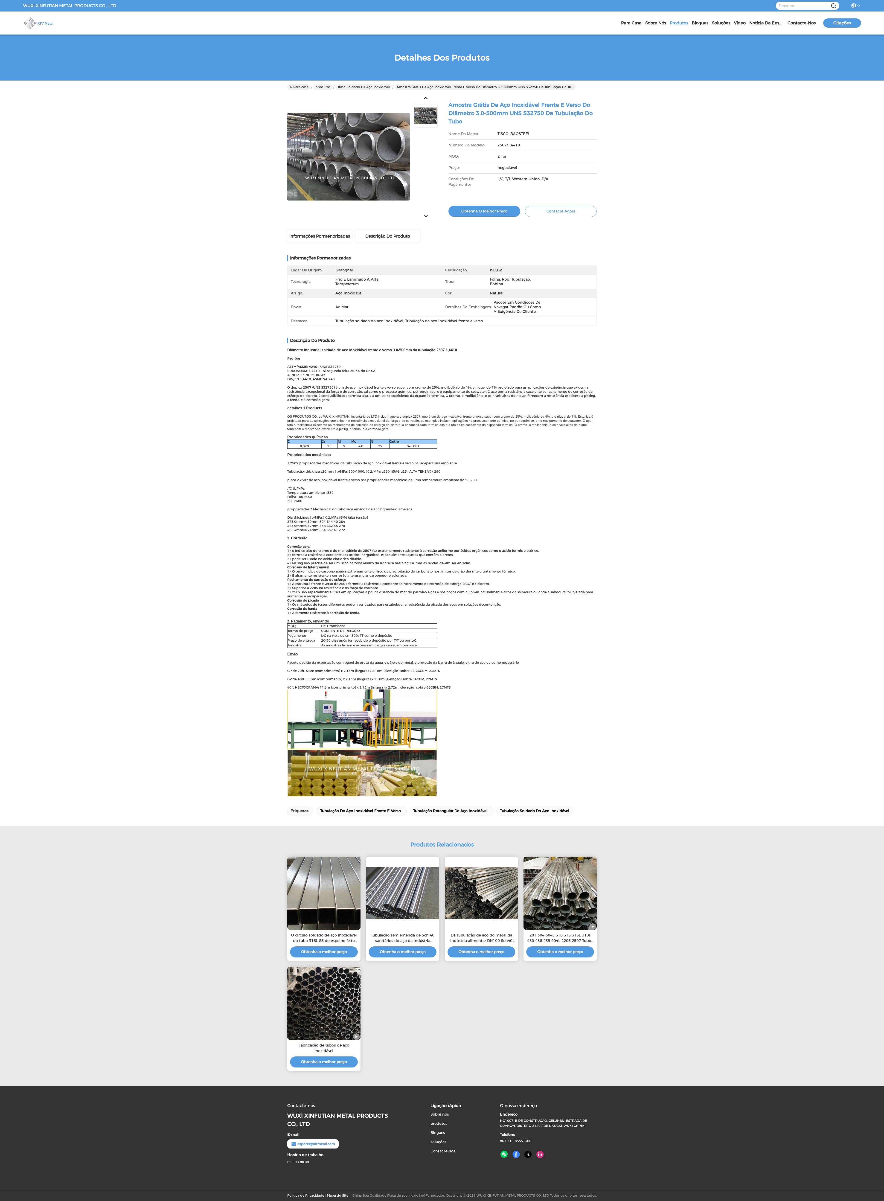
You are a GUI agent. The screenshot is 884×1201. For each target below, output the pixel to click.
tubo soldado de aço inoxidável (363, 87)
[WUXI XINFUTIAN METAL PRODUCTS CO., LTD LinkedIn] (540, 1154)
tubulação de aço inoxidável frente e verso (360, 811)
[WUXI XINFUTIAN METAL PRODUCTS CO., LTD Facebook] (516, 1154)
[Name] (833, 6)
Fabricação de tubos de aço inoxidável (324, 1048)
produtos (679, 23)
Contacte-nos (802, 23)
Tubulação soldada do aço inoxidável (534, 811)
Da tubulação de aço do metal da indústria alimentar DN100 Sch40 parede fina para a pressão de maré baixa (481, 938)
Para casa (631, 23)
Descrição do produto (387, 236)
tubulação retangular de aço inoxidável (450, 811)
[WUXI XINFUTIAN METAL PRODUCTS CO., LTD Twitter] (528, 1154)
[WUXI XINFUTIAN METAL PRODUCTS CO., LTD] (48, 23)
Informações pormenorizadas (319, 236)
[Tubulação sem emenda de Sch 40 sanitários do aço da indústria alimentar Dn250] (402, 893)
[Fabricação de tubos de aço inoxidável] (324, 1003)
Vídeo (740, 23)
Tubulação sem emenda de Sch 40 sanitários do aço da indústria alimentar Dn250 (402, 938)
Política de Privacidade (305, 1195)
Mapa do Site (337, 1195)
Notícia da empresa (766, 23)
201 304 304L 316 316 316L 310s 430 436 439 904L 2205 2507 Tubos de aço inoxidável (560, 938)
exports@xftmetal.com (316, 1144)
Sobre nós (655, 23)
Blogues (700, 23)
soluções (721, 23)
